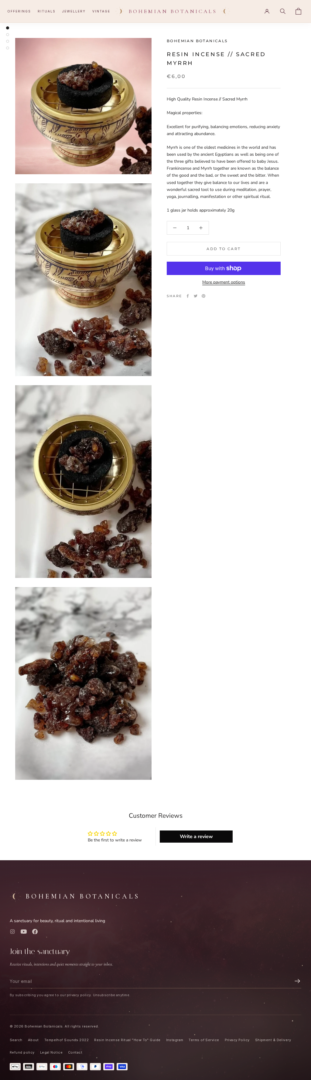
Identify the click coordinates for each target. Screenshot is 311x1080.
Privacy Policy (237, 1040)
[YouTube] (24, 932)
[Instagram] (12, 931)
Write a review (196, 836)
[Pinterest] (203, 296)
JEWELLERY (74, 11)
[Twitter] (195, 296)
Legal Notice (51, 1052)
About (33, 1040)
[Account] (266, 11)
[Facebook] (188, 296)
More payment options (223, 282)
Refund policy (22, 1052)
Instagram (174, 1040)
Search (16, 1040)
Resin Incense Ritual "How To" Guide (127, 1040)
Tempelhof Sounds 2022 (66, 1040)
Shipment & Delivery (273, 1040)
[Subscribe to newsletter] (297, 981)
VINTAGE (101, 11)
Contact (75, 1052)
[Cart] (298, 11)
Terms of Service (204, 1040)
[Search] (282, 11)
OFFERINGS (19, 11)
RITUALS (47, 11)
